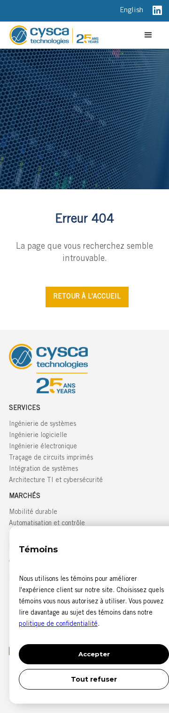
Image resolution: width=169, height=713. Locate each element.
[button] (148, 35)
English (131, 10)
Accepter (94, 654)
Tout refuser (94, 679)
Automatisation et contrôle (47, 523)
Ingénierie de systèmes (42, 424)
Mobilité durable (33, 512)
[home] (73, 35)
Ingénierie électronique (43, 447)
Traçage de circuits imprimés (51, 458)
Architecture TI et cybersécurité (56, 480)
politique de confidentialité (58, 624)
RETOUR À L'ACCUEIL (87, 297)
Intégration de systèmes (43, 469)
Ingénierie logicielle (38, 435)
